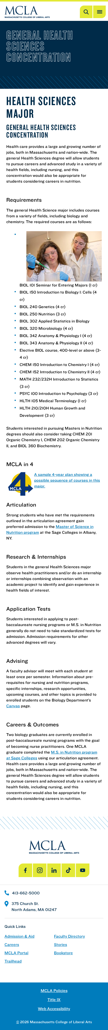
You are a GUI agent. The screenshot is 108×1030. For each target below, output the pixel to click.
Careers (12, 944)
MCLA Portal (16, 953)
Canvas (13, 705)
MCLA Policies (54, 990)
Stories (60, 944)
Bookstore (63, 953)
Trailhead (13, 961)
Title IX (54, 999)
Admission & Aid (19, 936)
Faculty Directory (69, 936)
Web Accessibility (54, 1008)
